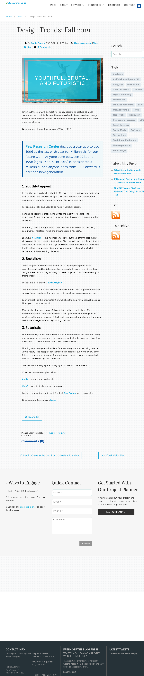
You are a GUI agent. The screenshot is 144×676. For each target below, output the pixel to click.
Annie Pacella (38, 43)
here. (53, 400)
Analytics (118, 74)
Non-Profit (118, 115)
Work (53, 5)
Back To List (33, 417)
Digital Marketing (122, 95)
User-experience (83, 43)
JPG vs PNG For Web (114, 456)
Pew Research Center (43, 146)
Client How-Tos (121, 90)
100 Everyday (55, 283)
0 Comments (44, 47)
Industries (94, 5)
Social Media (120, 130)
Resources (114, 5)
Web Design (119, 150)
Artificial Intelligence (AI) (126, 79)
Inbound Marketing (123, 105)
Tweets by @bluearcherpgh (123, 653)
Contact (129, 5)
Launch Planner (116, 512)
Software (136, 130)
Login (52, 433)
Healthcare (119, 100)
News (136, 110)
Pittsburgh (134, 115)
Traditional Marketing (124, 140)
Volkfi (25, 386)
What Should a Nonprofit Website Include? (81, 655)
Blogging (118, 84)
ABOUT (64, 5)
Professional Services (124, 120)
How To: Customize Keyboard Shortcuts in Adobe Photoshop (51, 456)
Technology (119, 135)
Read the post (69, 672)
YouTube (36, 238)
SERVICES (76, 5)
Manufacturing (121, 110)
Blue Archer (70, 393)
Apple (25, 379)
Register (62, 433)
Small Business (121, 125)
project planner (28, 507)
